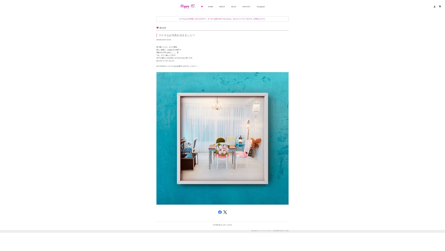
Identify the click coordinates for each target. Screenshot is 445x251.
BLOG (233, 7)
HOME (210, 7)
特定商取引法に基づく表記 (281, 230)
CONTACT (246, 7)
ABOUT (222, 7)
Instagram (261, 7)
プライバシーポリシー (266, 230)
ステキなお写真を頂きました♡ (177, 35)
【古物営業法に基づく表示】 (222, 225)
